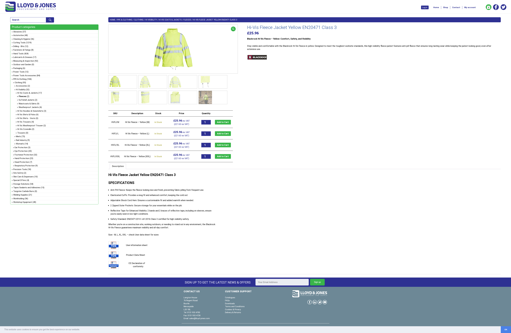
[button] (233, 29)
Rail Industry (21, 140)
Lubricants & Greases (22, 57)
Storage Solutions (21, 184)
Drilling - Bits (18, 46)
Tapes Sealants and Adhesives (26, 187)
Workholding (18, 198)
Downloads (230, 303)
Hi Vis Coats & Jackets (170, 20)
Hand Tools (18, 53)
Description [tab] (118, 166)
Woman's (20, 144)
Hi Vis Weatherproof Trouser (30, 125)
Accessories (21, 86)
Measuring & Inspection (23, 61)
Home (436, 7)
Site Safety (18, 173)
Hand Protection (22, 158)
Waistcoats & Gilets (27, 103)
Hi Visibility (151, 20)
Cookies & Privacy (233, 309)
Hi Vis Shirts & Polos (26, 114)
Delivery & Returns (233, 312)
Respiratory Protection (25, 165)
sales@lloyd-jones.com (199, 318)
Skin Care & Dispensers (23, 176)
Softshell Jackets (26, 100)
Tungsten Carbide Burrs (23, 191)
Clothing (138, 20)
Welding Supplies (20, 195)
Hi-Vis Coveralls (24, 129)
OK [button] (505, 329)
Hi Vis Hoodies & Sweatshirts (30, 111)
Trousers (21, 133)
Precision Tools (20, 169)
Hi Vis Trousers (24, 122)
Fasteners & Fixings (22, 50)
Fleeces (187, 20)
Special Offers (19, 180)
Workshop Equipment (22, 202)
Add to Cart (223, 122)
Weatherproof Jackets (29, 107)
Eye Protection (21, 151)
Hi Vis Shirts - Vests (26, 118)
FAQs (227, 300)
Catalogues (230, 297)
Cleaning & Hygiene (21, 39)
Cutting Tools (19, 42)
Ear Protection (21, 147)
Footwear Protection (24, 155)
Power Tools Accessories (24, 75)
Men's (18, 136)
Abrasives (17, 32)
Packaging (17, 68)
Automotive (18, 35)
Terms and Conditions (235, 306)
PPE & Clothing (124, 20)
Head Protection (22, 162)
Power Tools (18, 72)
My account (470, 7)
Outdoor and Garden (22, 64)
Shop (445, 7)
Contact (456, 7)
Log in (424, 7)
